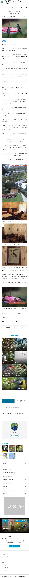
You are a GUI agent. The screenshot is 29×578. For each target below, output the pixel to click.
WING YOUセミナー (7, 469)
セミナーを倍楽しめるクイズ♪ (10, 472)
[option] (8, 525)
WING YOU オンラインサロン (14, 2)
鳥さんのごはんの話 (7, 490)
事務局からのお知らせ (8, 479)
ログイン (27, 2)
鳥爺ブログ (5, 493)
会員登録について (14, 546)
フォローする (15, 435)
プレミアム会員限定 (7, 476)
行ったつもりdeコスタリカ (17, 11)
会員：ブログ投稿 (7, 483)
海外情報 (5, 486)
